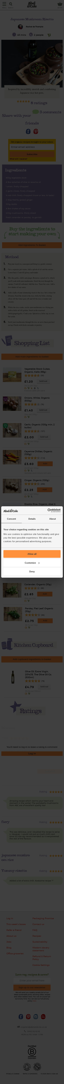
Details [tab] (32, 519)
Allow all (32, 554)
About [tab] (52, 519)
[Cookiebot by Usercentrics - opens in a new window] (48, 510)
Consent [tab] (11, 519)
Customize (30, 563)
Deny (32, 571)
